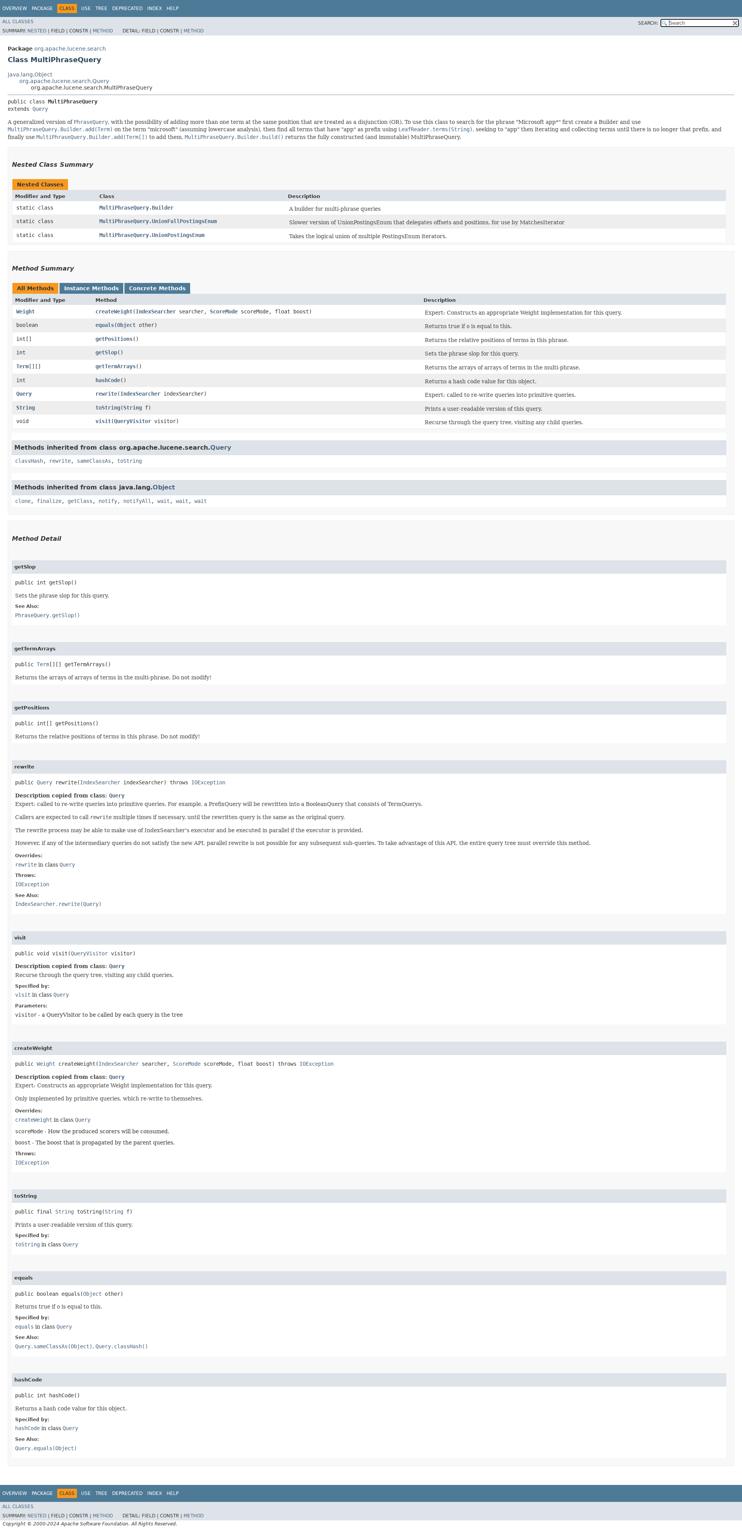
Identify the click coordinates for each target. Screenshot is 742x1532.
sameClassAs (94, 461)
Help (173, 8)
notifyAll (137, 501)
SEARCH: (648, 23)
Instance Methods (91, 288)
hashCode (107, 380)
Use (86, 8)
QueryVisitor (132, 421)
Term (22, 366)
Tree (101, 8)
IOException (208, 782)
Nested (36, 31)
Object (126, 325)
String (25, 408)
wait (163, 501)
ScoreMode (224, 311)
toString (107, 408)
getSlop (106, 352)
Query (40, 109)
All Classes (18, 21)
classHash (29, 461)
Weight (25, 311)
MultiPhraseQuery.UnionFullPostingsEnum (158, 221)
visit (103, 421)
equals (104, 325)
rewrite (106, 394)
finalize (49, 501)
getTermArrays (115, 366)
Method (103, 31)
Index (154, 8)
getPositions (114, 339)
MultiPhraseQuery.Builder (136, 208)
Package (42, 8)
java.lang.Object (30, 74)
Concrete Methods (157, 288)
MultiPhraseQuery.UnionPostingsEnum (151, 235)
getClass (80, 501)
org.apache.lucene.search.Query (64, 81)
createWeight (114, 311)
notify (108, 501)
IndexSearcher (156, 311)
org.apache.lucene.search (70, 49)
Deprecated (127, 8)
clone (23, 501)
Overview (14, 8)
